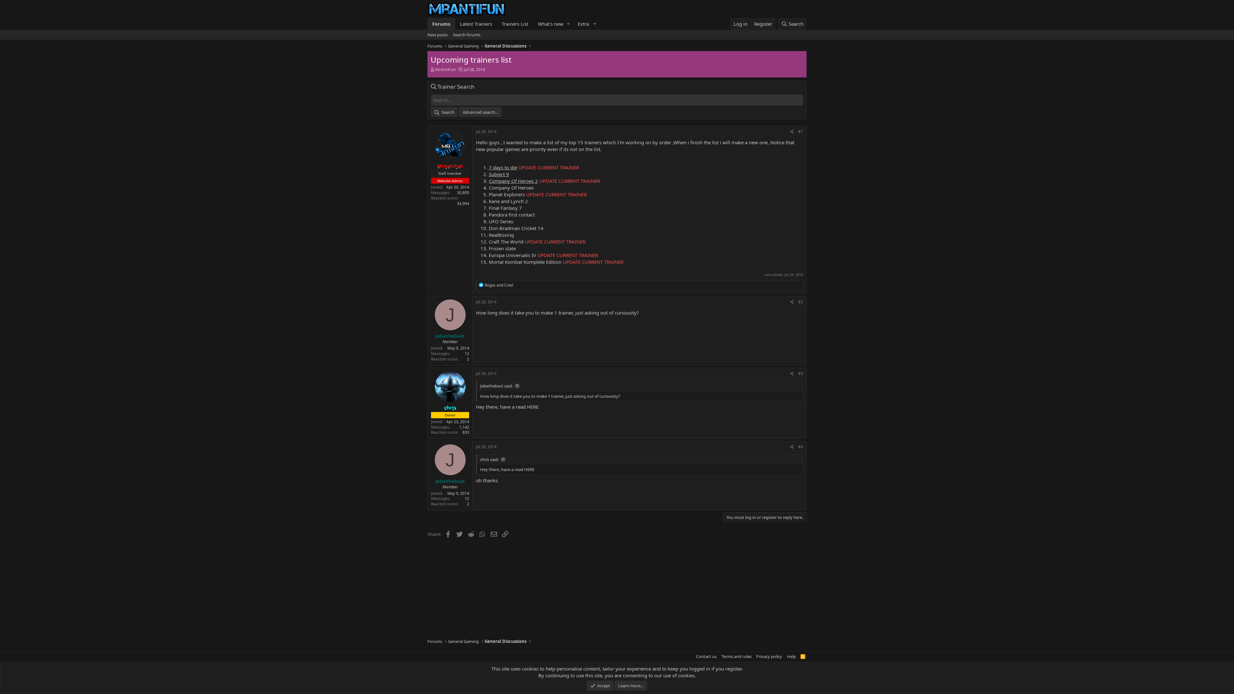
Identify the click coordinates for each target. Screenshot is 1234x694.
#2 (800, 302)
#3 (800, 373)
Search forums (466, 35)
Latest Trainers (476, 24)
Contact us (706, 656)
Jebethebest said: (496, 386)
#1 (800, 131)
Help (791, 656)
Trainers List (515, 24)
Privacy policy (769, 656)
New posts (437, 35)
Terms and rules (736, 656)
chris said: (489, 459)
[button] (568, 24)
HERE (533, 407)
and (499, 285)
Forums (441, 24)
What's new (550, 24)
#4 (800, 446)
